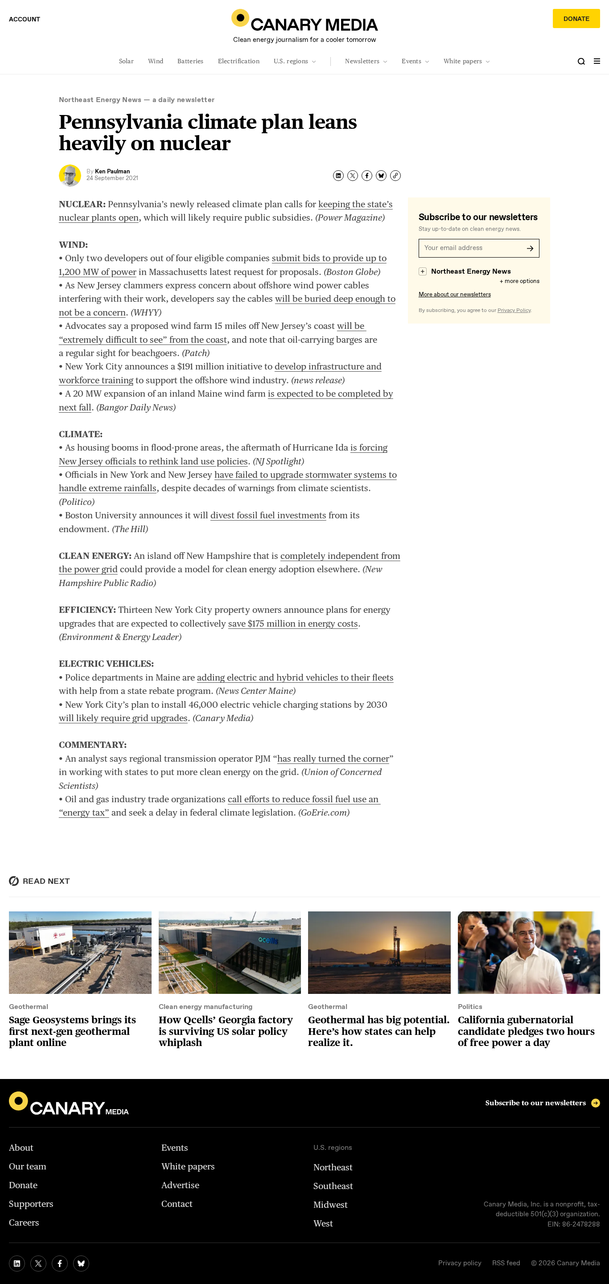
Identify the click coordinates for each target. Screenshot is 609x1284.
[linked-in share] (338, 175)
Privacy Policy (514, 310)
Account (24, 20)
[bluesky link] (81, 1263)
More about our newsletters (455, 295)
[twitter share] (352, 175)
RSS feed (506, 1263)
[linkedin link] (17, 1263)
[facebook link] (60, 1263)
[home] (304, 20)
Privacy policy (459, 1263)
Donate (576, 19)
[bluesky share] (381, 175)
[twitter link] (38, 1263)
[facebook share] (367, 175)
